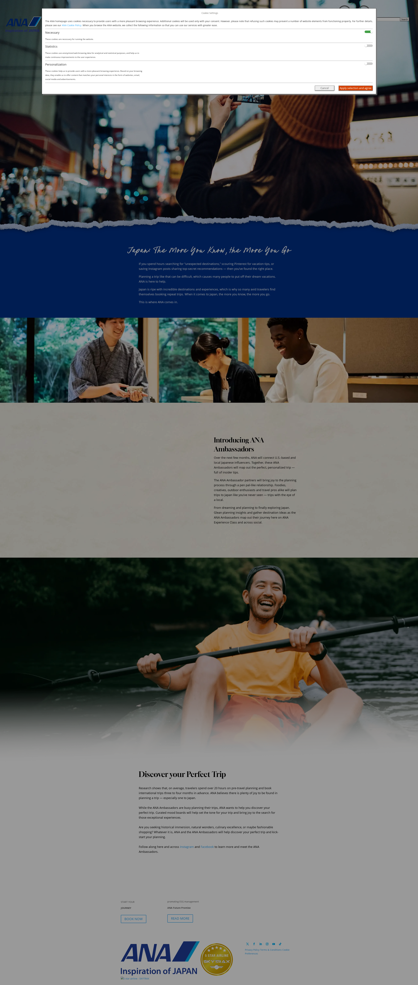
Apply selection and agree (355, 88)
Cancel (325, 88)
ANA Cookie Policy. (72, 25)
